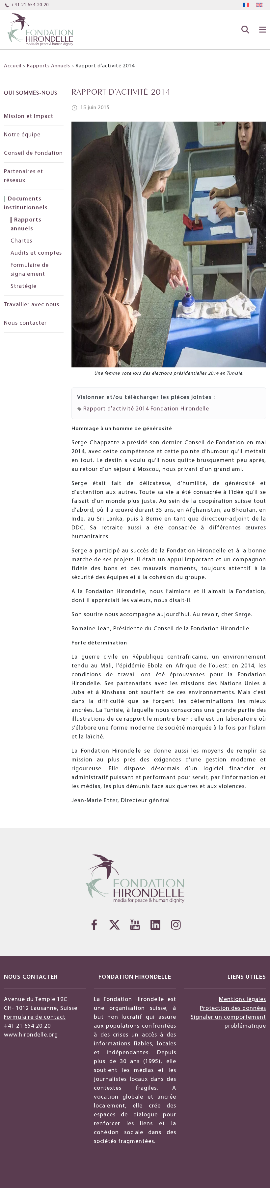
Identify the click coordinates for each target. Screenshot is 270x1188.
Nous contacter (25, 323)
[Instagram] (176, 925)
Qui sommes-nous (30, 92)
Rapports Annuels (48, 66)
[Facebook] (94, 925)
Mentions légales (242, 999)
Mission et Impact (28, 116)
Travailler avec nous (31, 305)
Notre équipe (22, 135)
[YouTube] (135, 925)
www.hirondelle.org (31, 1035)
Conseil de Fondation (33, 153)
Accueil (12, 66)
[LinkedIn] (155, 925)
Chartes (21, 241)
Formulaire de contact (35, 1017)
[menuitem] (246, 5)
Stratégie (24, 286)
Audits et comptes (36, 253)
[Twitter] (114, 925)
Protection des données (233, 1008)
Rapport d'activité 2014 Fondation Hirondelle (145, 409)
